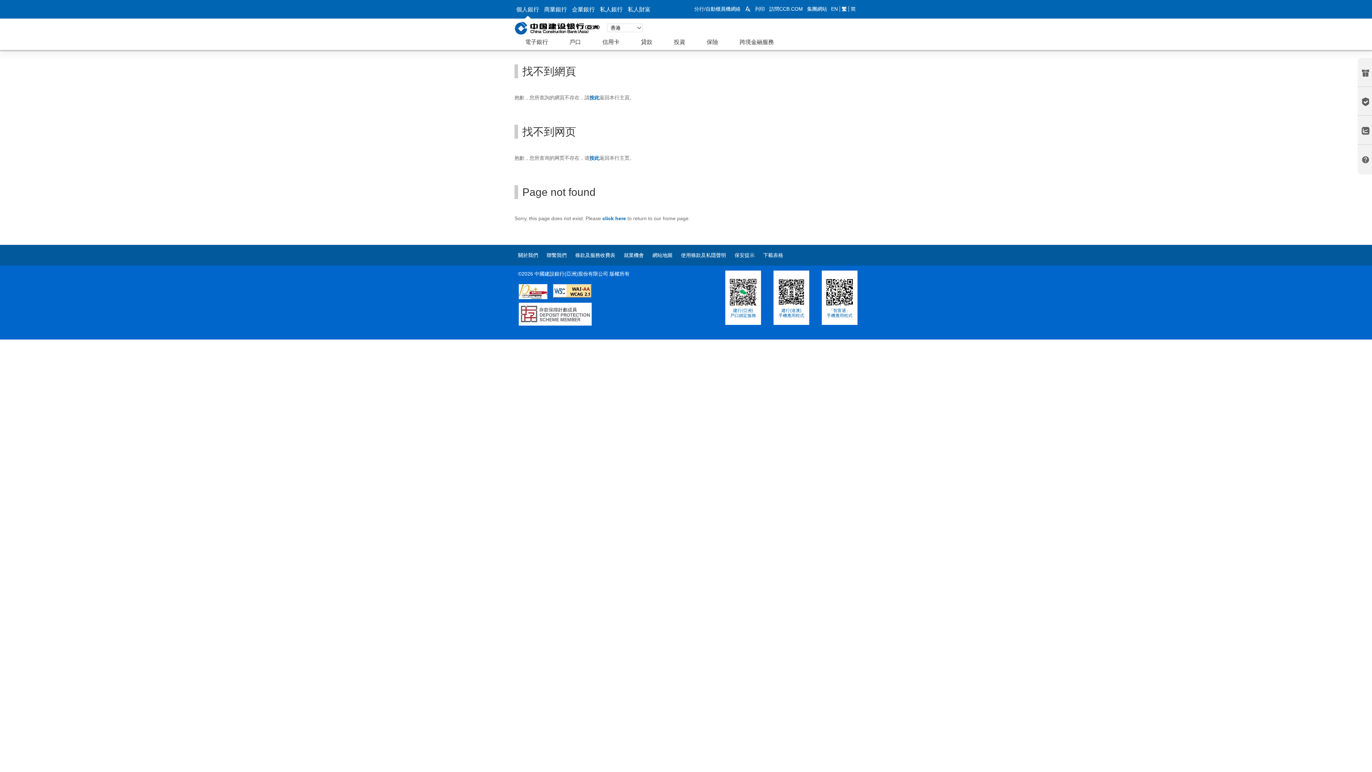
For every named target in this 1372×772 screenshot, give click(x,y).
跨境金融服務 (757, 42)
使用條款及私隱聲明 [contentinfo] (703, 255)
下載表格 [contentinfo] (773, 255)
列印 (760, 9)
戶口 (575, 42)
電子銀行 (536, 42)
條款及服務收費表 (595, 255)
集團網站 (817, 9)
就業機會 (634, 255)
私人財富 (639, 9)
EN (834, 9)
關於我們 (528, 255)
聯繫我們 (557, 255)
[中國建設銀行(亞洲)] (557, 28)
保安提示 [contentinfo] (745, 255)
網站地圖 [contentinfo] (662, 255)
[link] (748, 9)
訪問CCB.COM (786, 9)
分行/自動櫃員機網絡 (717, 9)
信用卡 (611, 42)
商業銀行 (555, 9)
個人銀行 (527, 9)
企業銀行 (583, 9)
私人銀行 (611, 9)
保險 (712, 42)
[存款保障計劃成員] (553, 306)
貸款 (646, 42)
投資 (679, 42)
